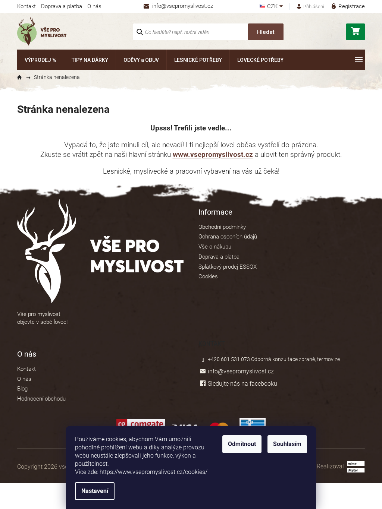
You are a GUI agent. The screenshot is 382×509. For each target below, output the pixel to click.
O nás (94, 6)
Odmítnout (242, 444)
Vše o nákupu (214, 246)
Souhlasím (287, 444)
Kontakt (26, 6)
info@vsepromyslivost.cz (241, 371)
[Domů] (22, 77)
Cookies (208, 276)
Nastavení (94, 490)
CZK (273, 6)
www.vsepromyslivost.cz (213, 155)
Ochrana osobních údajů (227, 236)
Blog (22, 388)
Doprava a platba (61, 6)
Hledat (266, 32)
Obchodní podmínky (222, 227)
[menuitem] (40, 60)
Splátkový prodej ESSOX (227, 266)
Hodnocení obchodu (41, 398)
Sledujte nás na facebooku (242, 383)
